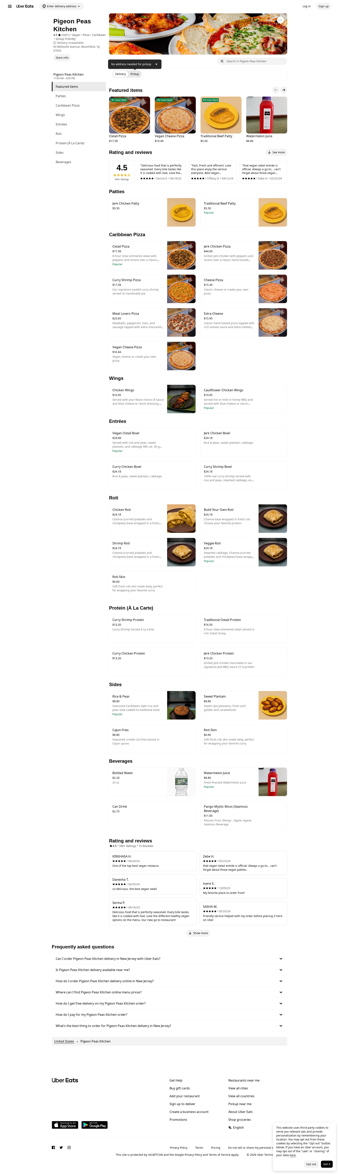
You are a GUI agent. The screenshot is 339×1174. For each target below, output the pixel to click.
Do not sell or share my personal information (257, 1147)
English (238, 1127)
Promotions (178, 1119)
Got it (326, 1164)
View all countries (241, 1096)
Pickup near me (240, 1104)
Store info (62, 57)
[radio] (120, 74)
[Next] (283, 89)
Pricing (215, 1147)
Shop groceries (239, 1119)
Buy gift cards (180, 1088)
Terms (199, 1147)
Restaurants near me (244, 1080)
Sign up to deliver (182, 1104)
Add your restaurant (185, 1096)
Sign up (324, 6)
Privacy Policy (178, 1147)
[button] (169, 958)
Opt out (311, 1164)
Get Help (176, 1080)
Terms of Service (219, 1155)
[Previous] (275, 89)
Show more (200, 933)
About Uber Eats (240, 1112)
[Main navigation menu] (10, 6)
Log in (307, 6)
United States (64, 1041)
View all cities (238, 1088)
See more (278, 152)
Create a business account (189, 1112)
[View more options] (280, 20)
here (293, 1155)
